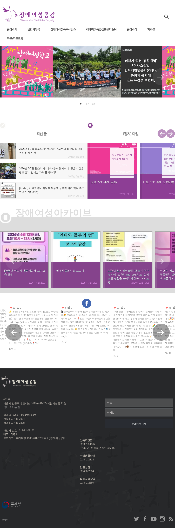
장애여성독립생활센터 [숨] (101, 29)
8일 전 (168, 352)
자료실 (151, 29)
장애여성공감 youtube (153, 518)
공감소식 (132, 29)
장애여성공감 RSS (170, 518)
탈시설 (168, 166)
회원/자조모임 (15, 39)
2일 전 (64, 342)
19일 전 (12, 349)
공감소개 (12, 29)
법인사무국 (34, 29)
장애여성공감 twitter (136, 518)
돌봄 (125, 158)
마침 (166, 162)
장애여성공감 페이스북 (145, 518)
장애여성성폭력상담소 (63, 29)
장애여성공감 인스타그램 (162, 518)
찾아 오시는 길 (11, 407)
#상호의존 (118, 155)
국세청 (19, 505)
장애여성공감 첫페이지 (29, 14)
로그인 (5, 520)
